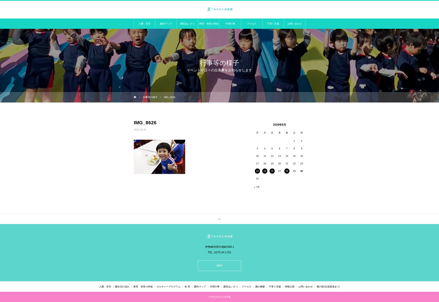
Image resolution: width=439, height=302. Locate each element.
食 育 (187, 286)
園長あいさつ (187, 23)
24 (257, 171)
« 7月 (257, 187)
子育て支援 (273, 23)
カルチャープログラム (169, 286)
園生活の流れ (122, 286)
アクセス (252, 23)
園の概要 (260, 286)
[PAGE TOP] (219, 219)
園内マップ (166, 23)
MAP (220, 265)
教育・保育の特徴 (208, 23)
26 (272, 171)
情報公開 (289, 286)
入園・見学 (145, 23)
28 (287, 171)
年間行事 (230, 23)
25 (264, 171)
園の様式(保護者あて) (328, 286)
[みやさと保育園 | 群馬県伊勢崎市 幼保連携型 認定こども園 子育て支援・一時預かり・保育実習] (219, 9)
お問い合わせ (294, 23)
